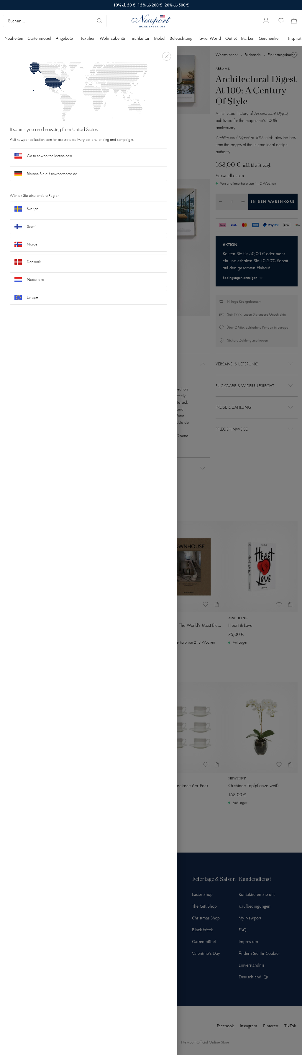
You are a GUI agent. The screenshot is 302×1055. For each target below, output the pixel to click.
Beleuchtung (181, 38)
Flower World (208, 38)
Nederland (35, 279)
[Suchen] (100, 21)
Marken (248, 38)
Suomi (31, 226)
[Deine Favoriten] (281, 21)
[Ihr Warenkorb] (294, 21)
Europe (32, 297)
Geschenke (268, 38)
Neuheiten (13, 38)
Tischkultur (140, 38)
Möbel (159, 38)
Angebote (64, 38)
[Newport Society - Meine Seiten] (266, 21)
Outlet (231, 38)
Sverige (33, 208)
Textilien (88, 38)
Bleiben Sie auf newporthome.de (52, 173)
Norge (32, 244)
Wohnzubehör (113, 38)
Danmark (34, 261)
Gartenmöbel (39, 38)
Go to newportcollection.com (49, 155)
